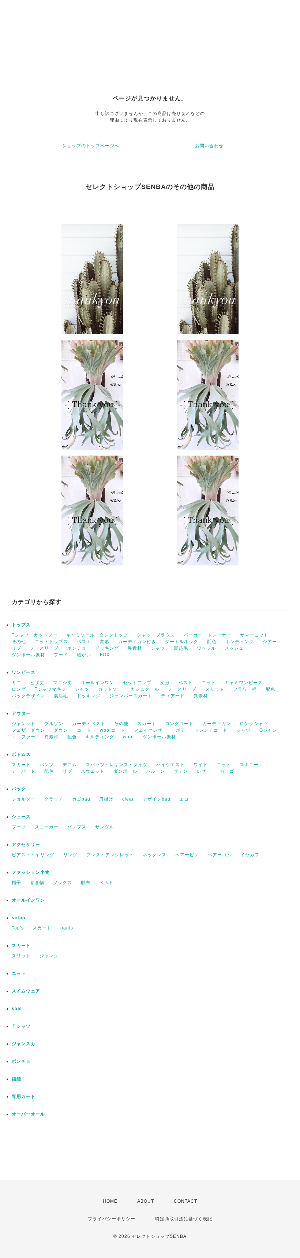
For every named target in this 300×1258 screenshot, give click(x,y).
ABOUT (145, 1201)
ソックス (62, 882)
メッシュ (234, 648)
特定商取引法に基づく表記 (183, 1218)
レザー (204, 771)
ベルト (106, 882)
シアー (270, 641)
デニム (70, 764)
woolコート (112, 730)
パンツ (47, 764)
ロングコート (179, 723)
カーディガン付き (137, 641)
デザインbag (156, 799)
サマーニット (254, 635)
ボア (180, 730)
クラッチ (53, 799)
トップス (21, 624)
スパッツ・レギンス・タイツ (116, 764)
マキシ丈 (62, 682)
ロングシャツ (254, 723)
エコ (184, 799)
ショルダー (23, 799)
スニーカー (47, 827)
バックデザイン (28, 695)
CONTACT (185, 1201)
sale (17, 1008)
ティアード (173, 695)
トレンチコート (211, 730)
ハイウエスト (170, 764)
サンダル (104, 827)
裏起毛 (181, 648)
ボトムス (21, 754)
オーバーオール (28, 1114)
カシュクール (145, 689)
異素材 (135, 648)
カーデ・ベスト (88, 723)
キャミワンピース (244, 682)
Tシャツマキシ (50, 689)
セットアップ (137, 682)
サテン (181, 771)
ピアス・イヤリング (33, 854)
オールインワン (97, 682)
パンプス (76, 827)
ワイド (201, 764)
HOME (110, 1201)
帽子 (16, 882)
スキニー (249, 764)
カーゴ (227, 771)
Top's (18, 928)
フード (61, 654)
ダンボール (125, 771)
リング (70, 854)
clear (128, 799)
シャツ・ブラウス (156, 635)
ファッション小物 (31, 872)
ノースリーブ (44, 648)
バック (19, 788)
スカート (146, 723)
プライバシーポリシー (111, 1218)
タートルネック (181, 641)
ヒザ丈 (37, 682)
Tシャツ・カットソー (34, 635)
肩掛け (106, 799)
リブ (16, 648)
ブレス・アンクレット (110, 854)
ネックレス (154, 854)
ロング (19, 689)
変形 (104, 641)
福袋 (16, 1078)
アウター (21, 713)
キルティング (100, 736)
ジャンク (49, 955)
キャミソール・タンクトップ (97, 635)
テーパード (23, 771)
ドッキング (107, 648)
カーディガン (216, 723)
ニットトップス (51, 641)
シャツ (158, 648)
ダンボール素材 (28, 654)
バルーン (155, 771)
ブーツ (19, 827)
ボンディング (239, 641)
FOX (105, 654)
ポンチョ (76, 648)
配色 (212, 641)
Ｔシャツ (21, 1026)
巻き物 (37, 882)
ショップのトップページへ (90, 145)
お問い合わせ (209, 145)
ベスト (84, 641)
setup (18, 917)
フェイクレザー (150, 730)
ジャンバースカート (130, 695)
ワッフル (206, 648)
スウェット (93, 771)
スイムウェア (26, 991)
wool (128, 736)
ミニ (16, 682)
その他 (19, 641)
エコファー (23, 736)
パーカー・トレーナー (207, 635)
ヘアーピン (187, 854)
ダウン (61, 730)
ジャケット (23, 723)
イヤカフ (249, 854)
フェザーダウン (28, 730)
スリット (214, 689)
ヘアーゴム (220, 854)
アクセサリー (26, 844)
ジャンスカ (23, 1043)
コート (84, 730)
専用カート (23, 1096)
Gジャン (268, 730)
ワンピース (23, 672)
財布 (85, 882)
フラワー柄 (245, 689)
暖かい (84, 654)
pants (66, 928)
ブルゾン (53, 723)
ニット (209, 682)
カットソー (110, 689)
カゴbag (81, 799)
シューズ (21, 816)
